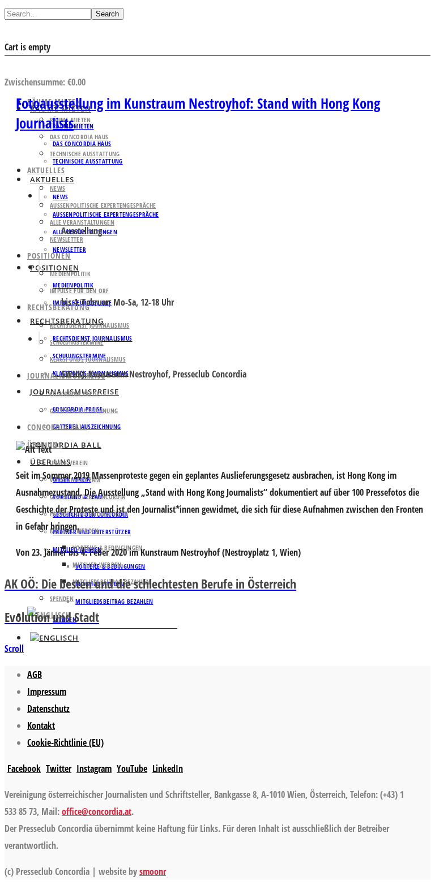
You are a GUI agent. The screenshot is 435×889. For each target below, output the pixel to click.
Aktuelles (46, 170)
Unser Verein (69, 462)
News (57, 188)
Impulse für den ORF (79, 290)
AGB (34, 674)
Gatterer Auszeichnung (84, 410)
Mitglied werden (97, 564)
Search (107, 14)
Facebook (24, 768)
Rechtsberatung (58, 307)
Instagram (94, 768)
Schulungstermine (77, 342)
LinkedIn (167, 768)
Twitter (58, 768)
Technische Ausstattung (85, 153)
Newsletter (69, 249)
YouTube (132, 768)
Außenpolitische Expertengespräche (103, 205)
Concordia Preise (75, 393)
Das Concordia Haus (79, 136)
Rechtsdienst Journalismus (90, 325)
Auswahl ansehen (39, 65)
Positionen (49, 255)
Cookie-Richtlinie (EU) (65, 742)
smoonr (152, 871)
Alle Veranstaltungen (82, 222)
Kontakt (41, 725)
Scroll (14, 648)
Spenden (62, 598)
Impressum (46, 691)
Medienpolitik (70, 273)
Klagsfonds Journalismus (88, 359)
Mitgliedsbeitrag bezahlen (114, 601)
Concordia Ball (65, 445)
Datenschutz (48, 708)
